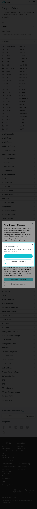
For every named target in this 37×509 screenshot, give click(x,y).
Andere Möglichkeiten (18, 261)
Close (32, 244)
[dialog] (18, 254)
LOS (18, 256)
